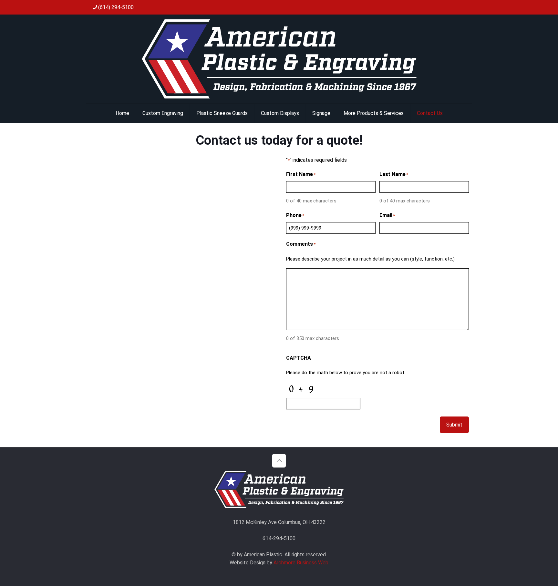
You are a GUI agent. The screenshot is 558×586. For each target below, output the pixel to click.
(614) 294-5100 (116, 7)
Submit (454, 425)
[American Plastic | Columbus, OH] (279, 59)
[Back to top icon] (279, 461)
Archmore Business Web (301, 563)
